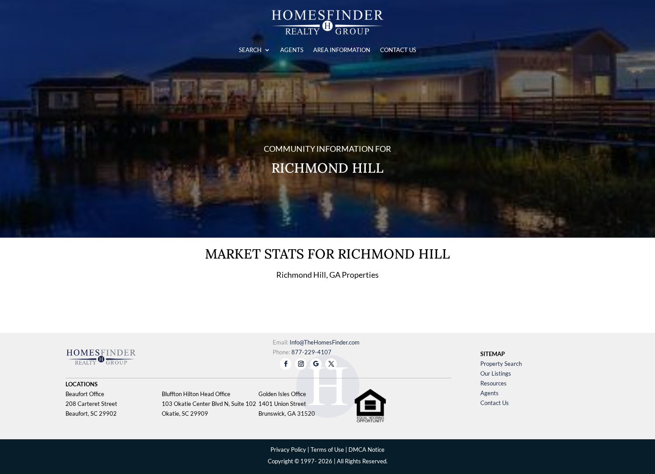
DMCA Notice (366, 449)
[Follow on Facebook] (285, 364)
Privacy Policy (288, 449)
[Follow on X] (331, 364)
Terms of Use (327, 449)
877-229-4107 (311, 352)
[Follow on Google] (316, 364)
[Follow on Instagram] (301, 364)
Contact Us (494, 402)
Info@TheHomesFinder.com (325, 342)
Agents (489, 393)
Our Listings (495, 373)
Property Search (501, 363)
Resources (493, 383)
